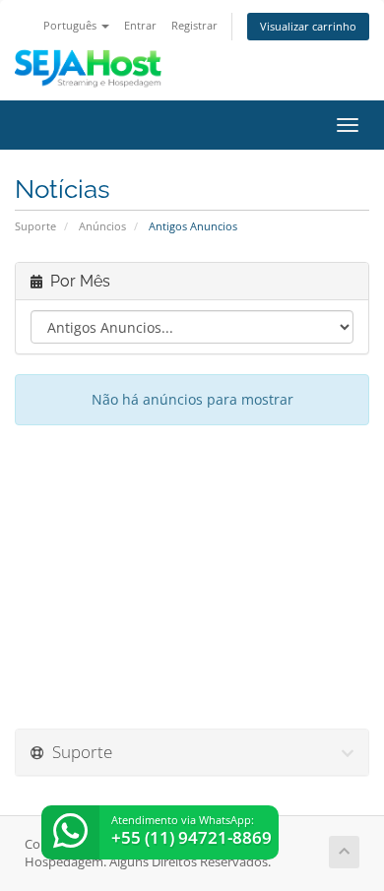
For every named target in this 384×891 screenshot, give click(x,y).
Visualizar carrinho (308, 26)
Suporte (35, 226)
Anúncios (102, 226)
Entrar (140, 25)
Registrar (194, 25)
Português (71, 25)
